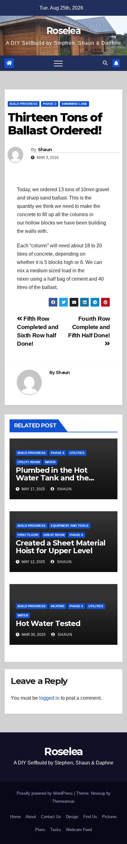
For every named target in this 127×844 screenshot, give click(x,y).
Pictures (109, 816)
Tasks (55, 829)
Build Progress (24, 103)
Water (50, 462)
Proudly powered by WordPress (45, 793)
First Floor (28, 535)
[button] (105, 63)
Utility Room (29, 462)
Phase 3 (49, 103)
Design (72, 816)
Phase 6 (57, 453)
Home (15, 816)
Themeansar (63, 801)
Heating (57, 606)
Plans (40, 829)
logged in (49, 698)
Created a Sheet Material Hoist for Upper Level (60, 546)
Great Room (53, 535)
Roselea (63, 30)
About (31, 816)
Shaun (45, 149)
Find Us (90, 816)
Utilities (77, 453)
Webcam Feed (79, 829)
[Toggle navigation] (58, 63)
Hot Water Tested (48, 623)
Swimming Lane (74, 103)
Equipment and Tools (69, 525)
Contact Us (51, 816)
